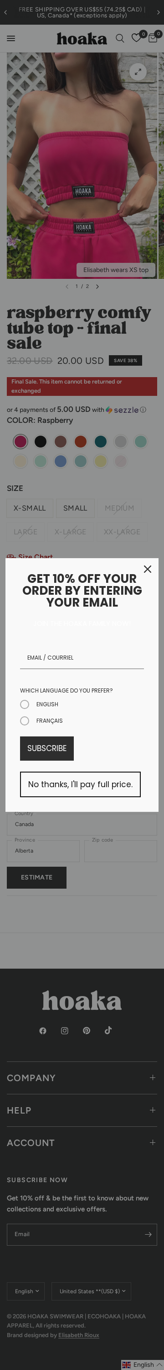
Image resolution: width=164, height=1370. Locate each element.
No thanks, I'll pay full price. (80, 784)
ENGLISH (47, 704)
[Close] (148, 569)
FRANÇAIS (49, 721)
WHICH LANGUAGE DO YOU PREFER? (66, 690)
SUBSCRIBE (47, 748)
